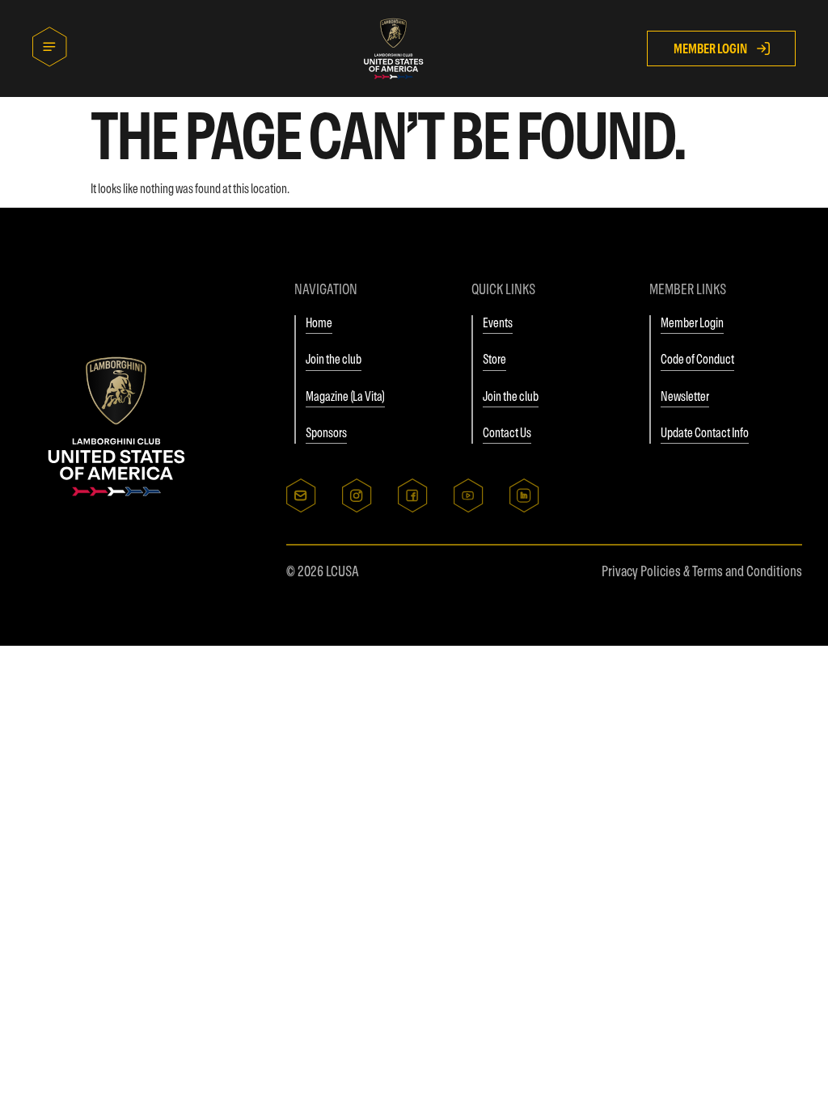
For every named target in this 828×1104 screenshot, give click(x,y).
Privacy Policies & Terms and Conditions (702, 571)
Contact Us (507, 432)
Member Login (692, 322)
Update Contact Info (705, 432)
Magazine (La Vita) (345, 396)
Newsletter (685, 396)
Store (494, 359)
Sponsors (326, 432)
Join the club (333, 359)
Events (498, 322)
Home (319, 322)
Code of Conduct (697, 359)
